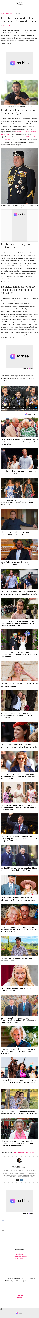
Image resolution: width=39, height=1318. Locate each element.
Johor (32, 1152)
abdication (17, 1152)
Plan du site (19, 1254)
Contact (19, 1297)
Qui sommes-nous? (19, 1295)
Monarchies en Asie (6, 13)
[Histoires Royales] (19, 3)
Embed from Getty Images (7, 385)
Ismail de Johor (25, 1152)
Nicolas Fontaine (7, 25)
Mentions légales (19, 1258)
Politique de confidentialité (19, 1256)
